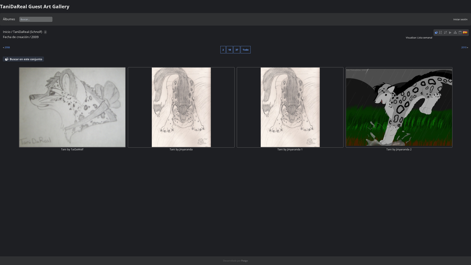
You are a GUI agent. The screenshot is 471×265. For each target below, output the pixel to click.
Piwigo (244, 260)
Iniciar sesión (460, 19)
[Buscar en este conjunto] (436, 32)
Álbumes (9, 19)
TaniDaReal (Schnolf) (27, 32)
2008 (7, 47)
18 (229, 49)
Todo (246, 49)
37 (237, 49)
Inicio (6, 32)
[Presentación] (450, 32)
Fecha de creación (16, 37)
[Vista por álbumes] (455, 32)
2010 (463, 47)
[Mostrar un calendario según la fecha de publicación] (460, 32)
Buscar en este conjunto (26, 59)
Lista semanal (424, 37)
